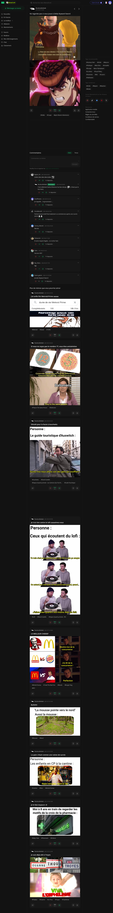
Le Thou (50, 899)
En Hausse (7, 17)
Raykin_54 (37, 174)
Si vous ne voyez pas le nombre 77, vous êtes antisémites (54, 346)
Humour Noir (91, 62)
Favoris (6, 32)
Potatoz (35, 899)
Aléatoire (7, 24)
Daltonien (53, 407)
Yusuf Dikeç (98, 71)
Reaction (103, 86)
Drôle (99, 62)
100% (48, 329)
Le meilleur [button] (7, 21)
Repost (95, 86)
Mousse (35, 738)
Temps (76, 153)
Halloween (90, 77)
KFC (34, 688)
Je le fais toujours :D (39, 805)
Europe (89, 68)
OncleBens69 (38, 211)
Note (69, 153)
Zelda (43, 115)
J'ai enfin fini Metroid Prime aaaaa (44, 296)
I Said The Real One (49, 685)
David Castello (46, 479)
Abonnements (8, 27)
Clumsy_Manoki (39, 226)
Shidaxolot (37, 238)
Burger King (69, 685)
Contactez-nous (90, 112)
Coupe (49, 115)
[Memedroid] (2, 3)
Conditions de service (92, 117)
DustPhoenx (38, 199)
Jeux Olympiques (99, 68)
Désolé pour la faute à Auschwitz (44, 424)
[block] (78, 110)
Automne (89, 74)
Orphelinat (66, 899)
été (96, 74)
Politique (89, 65)
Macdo (60, 685)
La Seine (89, 71)
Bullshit (34, 705)
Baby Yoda (36, 838)
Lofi (34, 617)
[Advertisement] (97, 31)
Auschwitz (36, 479)
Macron (106, 62)
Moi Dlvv (98, 65)
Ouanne (42, 899)
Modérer (6, 36)
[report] (74, 110)
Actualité (106, 65)
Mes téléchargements (11, 39)
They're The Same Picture (40, 407)
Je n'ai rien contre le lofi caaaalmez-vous (47, 522)
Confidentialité (90, 119)
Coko (36, 250)
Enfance (53, 838)
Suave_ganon (38, 275)
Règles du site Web (91, 114)
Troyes (58, 899)
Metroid (35, 329)
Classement (7, 45)
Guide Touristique (70, 483)
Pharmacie (45, 838)
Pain (41, 788)
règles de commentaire (52, 168)
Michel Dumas (37, 685)
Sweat (42, 329)
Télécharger (13, 8)
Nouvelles (7, 14)
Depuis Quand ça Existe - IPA (58, 617)
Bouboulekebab (41, 8)
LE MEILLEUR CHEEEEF (39, 634)
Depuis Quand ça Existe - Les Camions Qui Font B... (47, 483)
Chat (5, 42)
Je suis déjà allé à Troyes (41, 855)
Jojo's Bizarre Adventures (62, 115)
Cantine (35, 788)
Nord (42, 738)
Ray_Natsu (37, 263)
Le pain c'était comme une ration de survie (48, 755)
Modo (89, 89)
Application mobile (91, 109)
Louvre (103, 74)
